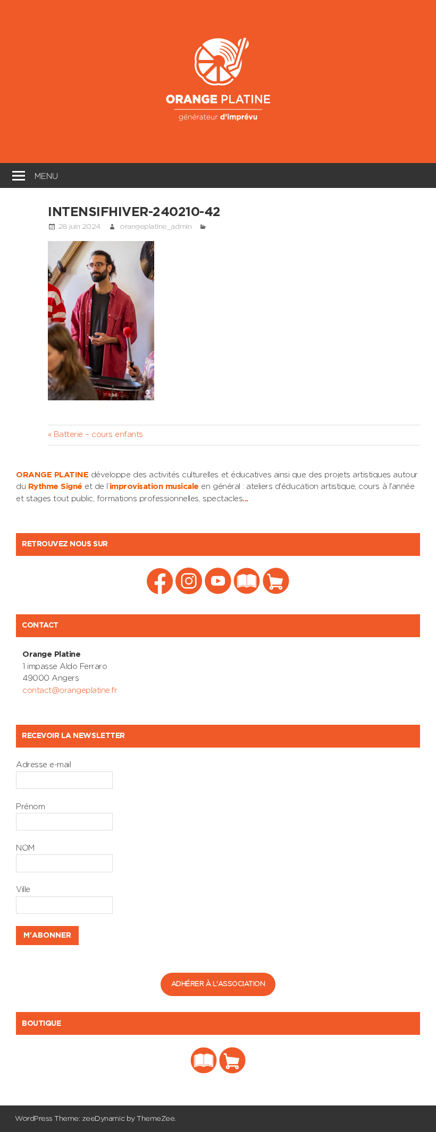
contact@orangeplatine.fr (69, 690)
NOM (25, 848)
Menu (46, 175)
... (245, 499)
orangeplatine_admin (155, 226)
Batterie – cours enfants (98, 435)
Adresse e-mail (43, 765)
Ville (23, 890)
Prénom (30, 807)
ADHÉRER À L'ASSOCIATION (218, 984)
